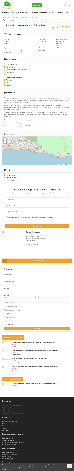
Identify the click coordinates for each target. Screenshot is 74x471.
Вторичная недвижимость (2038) (13, 442)
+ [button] (5, 139)
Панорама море (11, 178)
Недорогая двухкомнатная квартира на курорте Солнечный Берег (33, 342)
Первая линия (10, 67)
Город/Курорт (8, 275)
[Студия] (36, 291)
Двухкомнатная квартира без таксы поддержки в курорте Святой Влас (34, 366)
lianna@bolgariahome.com (36, 238)
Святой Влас (15, 18)
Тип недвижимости (10, 281)
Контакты (5, 430)
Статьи (4, 428)
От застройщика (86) (9, 444)
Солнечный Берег (16, 354)
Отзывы (5, 424)
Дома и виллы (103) (8, 440)
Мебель (8, 75)
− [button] (5, 142)
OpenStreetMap (67, 164)
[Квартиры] (36, 284)
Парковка (9, 80)
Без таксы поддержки (12, 310)
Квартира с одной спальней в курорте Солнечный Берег (29, 358)
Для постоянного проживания (16, 70)
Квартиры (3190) (7, 438)
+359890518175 (33, 236)
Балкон (8, 85)
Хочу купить (36, 5)
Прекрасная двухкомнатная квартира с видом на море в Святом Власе (34, 383)
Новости (5, 426)
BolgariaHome (32, 240)
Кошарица (14, 346)
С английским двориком (14, 77)
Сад (7, 82)
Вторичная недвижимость (29, 18)
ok (69, 466)
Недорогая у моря (11, 307)
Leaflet (60, 164)
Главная (6, 18)
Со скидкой (9, 324)
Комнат (6, 288)
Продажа (9, 25)
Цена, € (6, 295)
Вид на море (10, 72)
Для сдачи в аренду (12, 64)
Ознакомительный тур (9, 422)
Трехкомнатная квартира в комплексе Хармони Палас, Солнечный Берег (35, 350)
